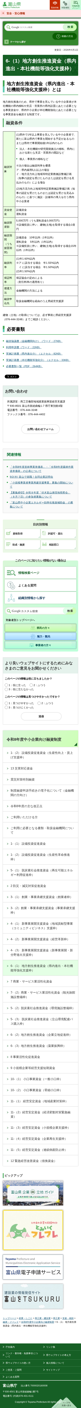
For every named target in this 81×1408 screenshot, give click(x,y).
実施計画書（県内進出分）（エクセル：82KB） (34, 353)
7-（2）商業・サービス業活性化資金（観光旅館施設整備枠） (43, 995)
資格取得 (18, 533)
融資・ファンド (11, 1322)
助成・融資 (18, 544)
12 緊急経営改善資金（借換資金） (34, 1160)
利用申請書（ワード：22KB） (23, 347)
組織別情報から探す (31, 598)
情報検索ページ (28, 572)
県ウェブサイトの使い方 (18, 1363)
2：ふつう (40, 685)
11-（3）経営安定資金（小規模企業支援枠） (40, 1127)
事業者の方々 (43, 645)
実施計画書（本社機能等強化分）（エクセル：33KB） (38, 360)
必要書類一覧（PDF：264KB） (24, 366)
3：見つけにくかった (21, 707)
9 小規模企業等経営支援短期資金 (33, 1068)
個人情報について (55, 1363)
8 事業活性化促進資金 (25, 1056)
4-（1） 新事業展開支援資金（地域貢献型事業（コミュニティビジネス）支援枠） (42, 926)
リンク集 (50, 1347)
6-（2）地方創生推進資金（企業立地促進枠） (41, 1034)
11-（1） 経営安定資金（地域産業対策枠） (39, 1101)
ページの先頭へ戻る (64, 1402)
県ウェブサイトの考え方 (58, 1355)
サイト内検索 (8, 27)
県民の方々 (43, 627)
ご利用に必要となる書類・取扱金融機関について (42, 830)
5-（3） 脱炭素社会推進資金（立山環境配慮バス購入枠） (42, 1021)
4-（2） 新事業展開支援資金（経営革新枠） (40, 939)
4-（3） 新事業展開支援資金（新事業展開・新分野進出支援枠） (42, 952)
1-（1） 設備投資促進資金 (28, 843)
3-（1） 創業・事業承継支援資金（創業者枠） (42, 897)
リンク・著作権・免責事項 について (22, 1355)
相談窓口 (54, 544)
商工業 (56, 1318)
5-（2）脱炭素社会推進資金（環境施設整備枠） (43, 1008)
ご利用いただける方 (24, 817)
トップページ (9, 1318)
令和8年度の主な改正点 (26, 806)
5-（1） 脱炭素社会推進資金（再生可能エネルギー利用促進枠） (42, 872)
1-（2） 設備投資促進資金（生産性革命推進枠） (40, 857)
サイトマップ (53, 1370)
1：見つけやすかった (21, 703)
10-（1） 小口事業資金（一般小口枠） (37, 1079)
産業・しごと (25, 1318)
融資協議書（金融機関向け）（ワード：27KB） (34, 341)
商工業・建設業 (43, 1318)
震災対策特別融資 (23, 779)
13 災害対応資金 (22, 768)
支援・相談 (68, 1318)
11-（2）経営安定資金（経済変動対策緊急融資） (40, 1114)
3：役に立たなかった (21, 689)
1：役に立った (17, 685)
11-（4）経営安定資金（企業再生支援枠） (39, 1138)
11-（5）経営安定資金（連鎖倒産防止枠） (39, 1149)
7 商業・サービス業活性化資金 (31, 981)
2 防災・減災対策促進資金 (28, 885)
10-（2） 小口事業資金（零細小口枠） (37, 1090)
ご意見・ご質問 (13, 1370)
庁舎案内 (10, 1347)
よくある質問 (27, 585)
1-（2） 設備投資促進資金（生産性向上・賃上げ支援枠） (42, 755)
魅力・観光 (43, 636)
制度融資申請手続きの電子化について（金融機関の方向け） (42, 793)
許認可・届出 (55, 533)
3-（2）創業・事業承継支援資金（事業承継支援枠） (43, 910)
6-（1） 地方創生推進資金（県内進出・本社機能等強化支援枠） (42, 968)
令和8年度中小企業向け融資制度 (34, 739)
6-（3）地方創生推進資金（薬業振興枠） (38, 1045)
